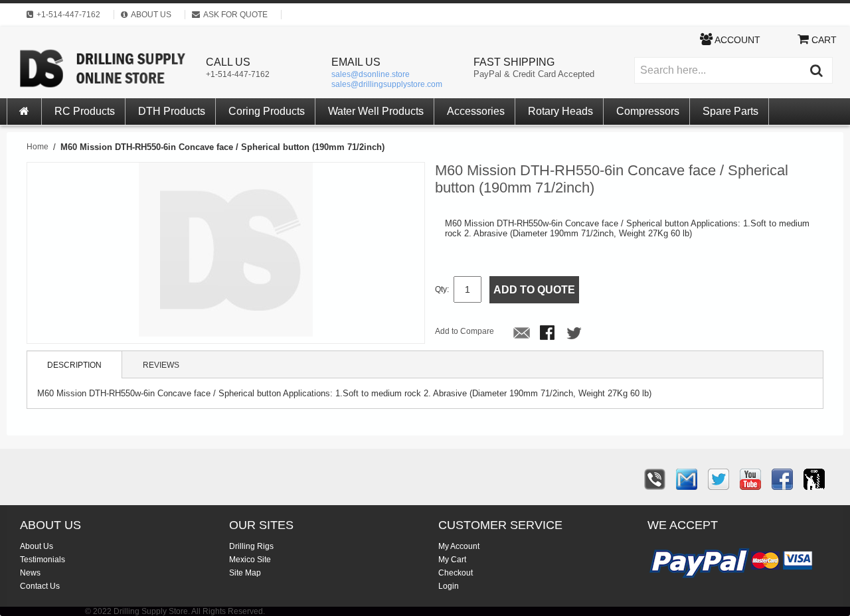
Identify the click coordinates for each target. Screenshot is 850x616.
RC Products (84, 111)
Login (448, 586)
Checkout (455, 573)
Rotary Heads (560, 111)
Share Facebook (548, 334)
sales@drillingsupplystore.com (386, 84)
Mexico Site (250, 559)
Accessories (476, 111)
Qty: (442, 289)
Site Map (245, 573)
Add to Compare (464, 331)
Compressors (647, 111)
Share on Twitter (575, 334)
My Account (458, 546)
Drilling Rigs (251, 546)
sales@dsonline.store (370, 74)
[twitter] (718, 479)
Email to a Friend (522, 334)
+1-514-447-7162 (238, 74)
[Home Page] (24, 111)
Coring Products (266, 111)
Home (37, 146)
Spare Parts (730, 111)
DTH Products (171, 111)
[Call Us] (654, 479)
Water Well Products (376, 111)
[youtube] (750, 479)
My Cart (452, 559)
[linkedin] (814, 479)
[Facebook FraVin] (782, 479)
